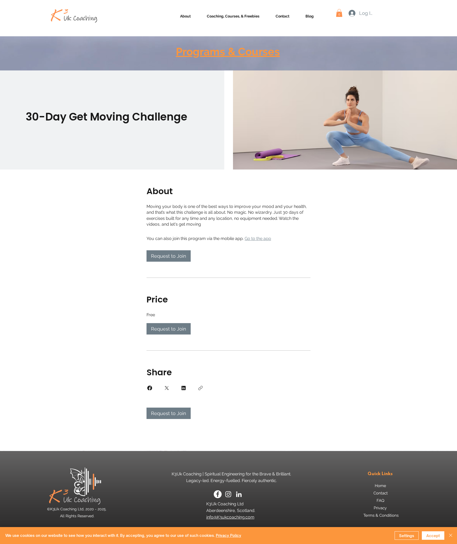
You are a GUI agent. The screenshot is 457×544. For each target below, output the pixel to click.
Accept (433, 535)
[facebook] (218, 494)
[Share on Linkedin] (183, 388)
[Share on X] (166, 388)
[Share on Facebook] (150, 388)
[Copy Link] (200, 388)
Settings (406, 535)
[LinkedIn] (239, 494)
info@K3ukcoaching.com (230, 517)
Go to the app (258, 238)
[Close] (450, 535)
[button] (339, 13)
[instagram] (228, 494)
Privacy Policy (228, 535)
